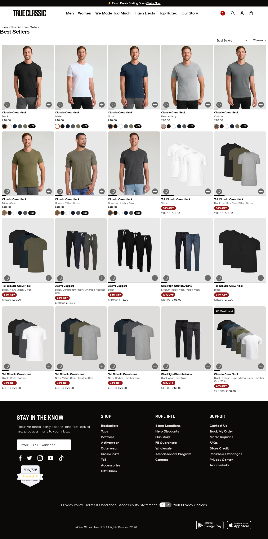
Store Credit (219, 448)
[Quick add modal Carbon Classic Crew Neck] (261, 105)
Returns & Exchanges (226, 454)
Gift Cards (109, 471)
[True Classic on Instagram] (40, 458)
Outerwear (109, 448)
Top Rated (168, 13)
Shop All (15, 27)
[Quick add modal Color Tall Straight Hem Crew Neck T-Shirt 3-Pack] (49, 278)
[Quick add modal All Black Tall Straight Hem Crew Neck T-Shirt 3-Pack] (261, 278)
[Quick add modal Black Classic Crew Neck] (49, 105)
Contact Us (218, 425)
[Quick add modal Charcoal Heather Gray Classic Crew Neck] (155, 191)
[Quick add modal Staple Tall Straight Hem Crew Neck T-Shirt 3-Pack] (261, 191)
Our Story (190, 13)
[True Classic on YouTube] (50, 458)
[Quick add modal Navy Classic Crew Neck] (155, 105)
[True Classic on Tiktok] (61, 458)
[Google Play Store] (209, 525)
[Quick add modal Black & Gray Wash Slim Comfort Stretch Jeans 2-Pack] (208, 366)
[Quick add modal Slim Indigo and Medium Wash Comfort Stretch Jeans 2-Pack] (208, 278)
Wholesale (163, 448)
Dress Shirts (110, 454)
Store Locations (167, 425)
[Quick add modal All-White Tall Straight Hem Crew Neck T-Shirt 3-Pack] (208, 191)
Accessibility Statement (138, 505)
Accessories (110, 465)
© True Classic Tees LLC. (90, 527)
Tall (103, 459)
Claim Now (153, 3)
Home (4, 27)
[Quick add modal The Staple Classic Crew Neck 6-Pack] (261, 366)
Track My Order (221, 431)
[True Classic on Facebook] (20, 458)
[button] (251, 13)
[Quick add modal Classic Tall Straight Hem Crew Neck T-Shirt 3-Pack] (49, 366)
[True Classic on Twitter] (29, 458)
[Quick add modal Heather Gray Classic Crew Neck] (208, 105)
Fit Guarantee (166, 442)
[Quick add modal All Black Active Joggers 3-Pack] (155, 278)
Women (84, 13)
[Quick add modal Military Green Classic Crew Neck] (49, 191)
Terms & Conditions (101, 505)
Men (70, 13)
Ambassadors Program (173, 454)
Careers (161, 459)
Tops (104, 431)
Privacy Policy (72, 505)
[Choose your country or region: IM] (223, 13)
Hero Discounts (167, 431)
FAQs (214, 442)
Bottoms (107, 437)
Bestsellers (109, 425)
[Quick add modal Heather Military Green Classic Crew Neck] (102, 191)
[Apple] (239, 525)
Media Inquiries (221, 437)
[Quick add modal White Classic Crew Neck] (102, 105)
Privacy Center (221, 459)
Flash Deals (145, 13)
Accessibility (219, 465)
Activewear (110, 442)
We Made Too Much (112, 13)
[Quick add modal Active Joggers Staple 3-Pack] (102, 278)
